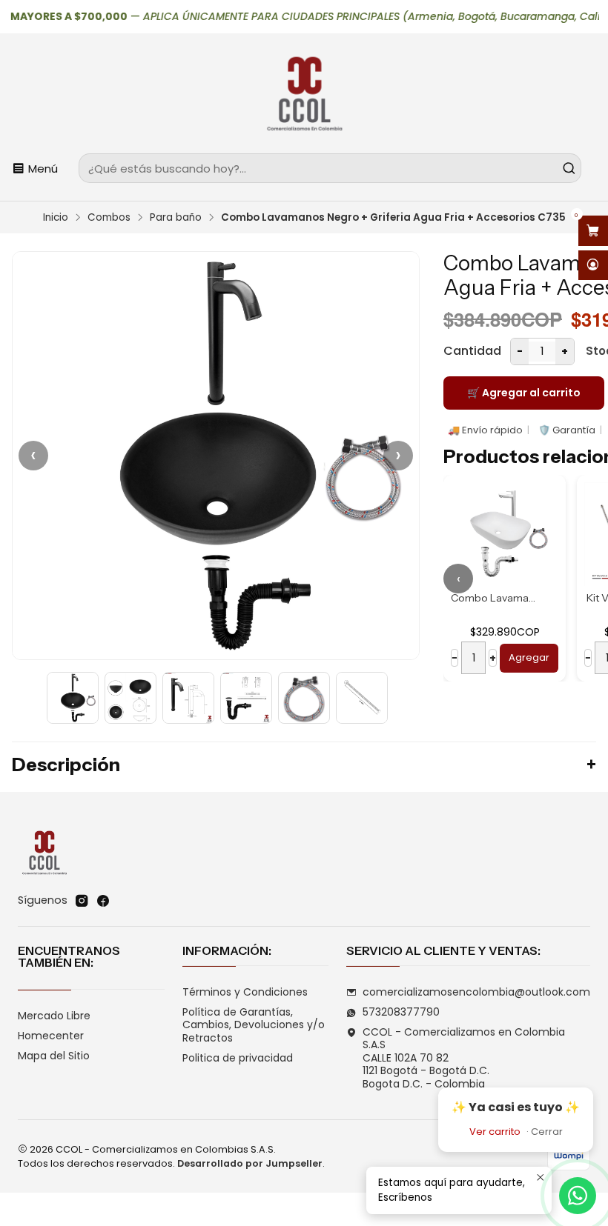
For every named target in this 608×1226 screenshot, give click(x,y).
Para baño (176, 218)
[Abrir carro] (593, 231)
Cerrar (547, 1132)
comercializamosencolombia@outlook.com (476, 992)
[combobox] (330, 168)
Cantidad (472, 350)
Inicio (55, 218)
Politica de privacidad (237, 1057)
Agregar (529, 657)
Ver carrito (495, 1132)
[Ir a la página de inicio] (304, 95)
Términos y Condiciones (245, 992)
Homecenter (51, 1035)
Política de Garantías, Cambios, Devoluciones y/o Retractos (253, 1025)
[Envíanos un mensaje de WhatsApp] (577, 1195)
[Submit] (568, 168)
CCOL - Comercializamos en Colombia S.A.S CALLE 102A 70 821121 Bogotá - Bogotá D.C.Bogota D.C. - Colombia (464, 1058)
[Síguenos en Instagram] (81, 900)
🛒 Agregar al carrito (524, 392)
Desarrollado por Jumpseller (250, 1163)
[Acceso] (593, 265)
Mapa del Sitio (54, 1055)
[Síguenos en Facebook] (103, 900)
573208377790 (401, 1012)
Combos (108, 218)
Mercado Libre (54, 1015)
